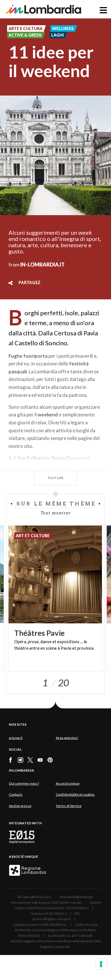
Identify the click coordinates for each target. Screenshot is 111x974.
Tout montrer (55, 513)
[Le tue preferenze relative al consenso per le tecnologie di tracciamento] (101, 964)
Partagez (29, 283)
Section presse (20, 806)
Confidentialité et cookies (75, 794)
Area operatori (67, 738)
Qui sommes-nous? (24, 783)
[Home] (43, 9)
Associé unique (67, 783)
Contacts (15, 794)
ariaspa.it (15, 738)
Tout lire (56, 478)
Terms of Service (68, 806)
